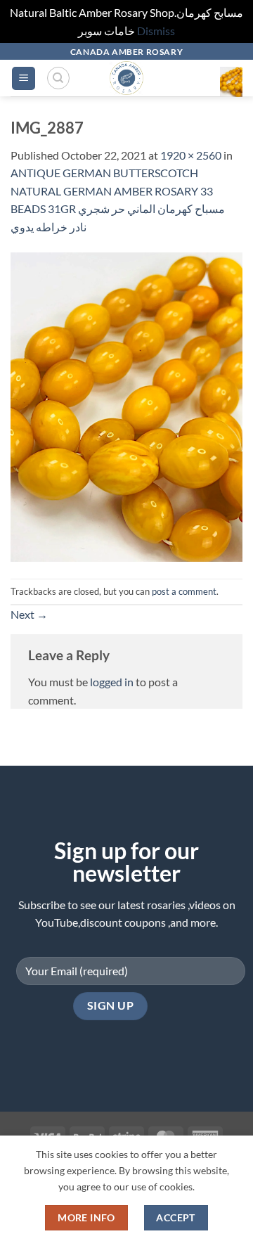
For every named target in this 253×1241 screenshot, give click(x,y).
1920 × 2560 (190, 155)
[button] (23, 78)
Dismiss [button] (156, 30)
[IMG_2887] (126, 406)
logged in (112, 681)
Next (29, 614)
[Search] (58, 78)
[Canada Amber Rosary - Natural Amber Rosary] (127, 78)
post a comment (184, 591)
